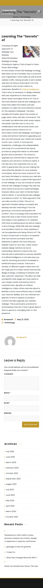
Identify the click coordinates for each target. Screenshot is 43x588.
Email (7, 403)
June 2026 (10, 457)
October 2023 (12, 473)
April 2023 (10, 506)
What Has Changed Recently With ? (21, 557)
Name (7, 393)
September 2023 (13, 478)
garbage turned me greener (18, 546)
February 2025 (12, 468)
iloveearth (8, 319)
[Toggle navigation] (39, 11)
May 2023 (10, 500)
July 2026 (10, 451)
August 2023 (11, 484)
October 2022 (12, 517)
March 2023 (11, 511)
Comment (8, 374)
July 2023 (10, 489)
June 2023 (10, 495)
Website (7, 413)
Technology (9, 322)
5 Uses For (10, 552)
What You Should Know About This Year (21, 566)
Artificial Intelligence (30, 89)
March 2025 (11, 462)
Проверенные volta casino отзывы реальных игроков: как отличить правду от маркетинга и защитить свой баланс (20, 538)
